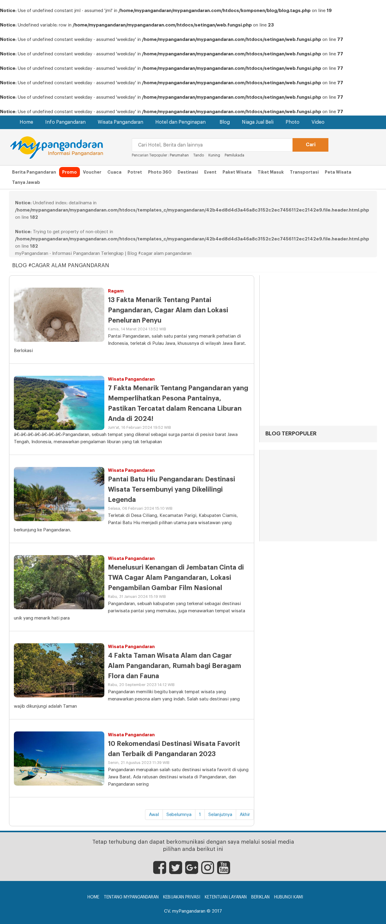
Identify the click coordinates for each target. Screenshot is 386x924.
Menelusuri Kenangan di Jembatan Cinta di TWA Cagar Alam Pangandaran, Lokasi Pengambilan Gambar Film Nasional (176, 577)
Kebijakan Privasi (181, 897)
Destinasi (188, 172)
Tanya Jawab (26, 182)
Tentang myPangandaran (131, 897)
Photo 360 (160, 172)
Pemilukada (234, 155)
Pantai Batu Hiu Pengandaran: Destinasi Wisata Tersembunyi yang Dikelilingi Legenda (171, 489)
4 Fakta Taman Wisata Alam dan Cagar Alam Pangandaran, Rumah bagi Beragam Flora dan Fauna (174, 665)
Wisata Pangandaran (120, 122)
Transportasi (304, 172)
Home (26, 122)
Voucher (92, 172)
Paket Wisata (237, 172)
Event (210, 172)
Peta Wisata (338, 172)
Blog (225, 122)
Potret (135, 172)
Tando (198, 155)
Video (318, 122)
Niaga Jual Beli (258, 122)
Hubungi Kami (288, 897)
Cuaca (114, 172)
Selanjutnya (220, 814)
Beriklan (260, 897)
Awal (154, 814)
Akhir (245, 814)
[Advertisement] (318, 496)
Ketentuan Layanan (226, 897)
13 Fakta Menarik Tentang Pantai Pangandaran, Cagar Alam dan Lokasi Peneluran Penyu (168, 310)
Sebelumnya (178, 814)
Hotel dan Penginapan (180, 122)
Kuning (214, 155)
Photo (292, 122)
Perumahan (180, 155)
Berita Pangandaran (34, 172)
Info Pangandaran (65, 122)
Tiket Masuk (271, 172)
